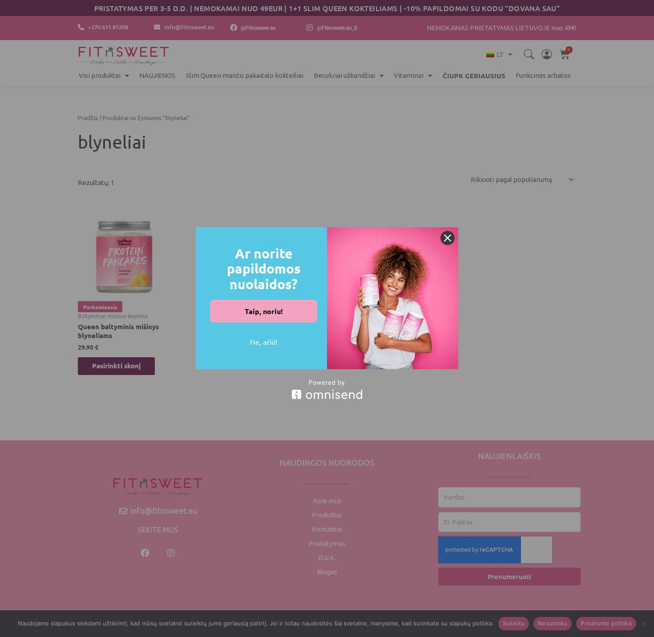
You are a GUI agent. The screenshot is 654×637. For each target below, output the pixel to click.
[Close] (447, 238)
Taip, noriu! (264, 311)
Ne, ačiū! (263, 341)
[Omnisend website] (327, 389)
